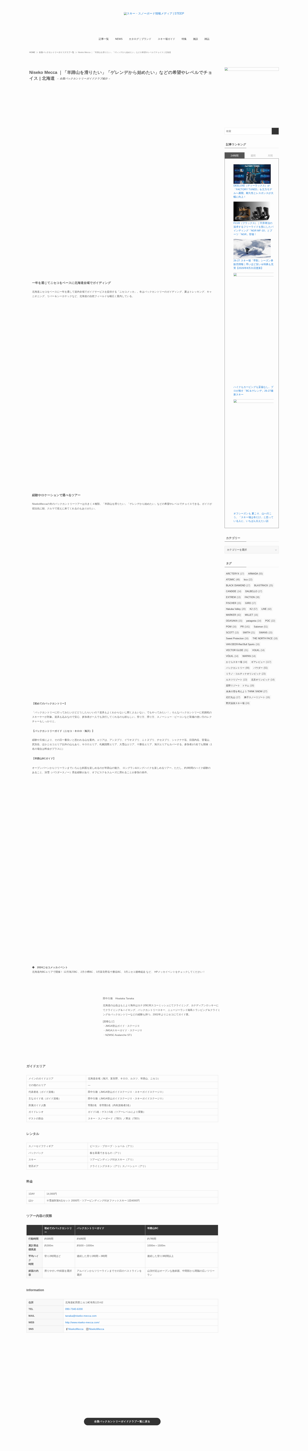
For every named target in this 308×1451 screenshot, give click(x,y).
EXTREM (233, 597)
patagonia (253, 620)
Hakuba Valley (236, 609)
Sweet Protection (237, 638)
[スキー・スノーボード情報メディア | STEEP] (154, 18)
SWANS (265, 632)
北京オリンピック (262, 679)
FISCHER (233, 603)
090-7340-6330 (74, 1309)
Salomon (261, 626)
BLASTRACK (263, 585)
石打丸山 (233, 697)
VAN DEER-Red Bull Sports (243, 644)
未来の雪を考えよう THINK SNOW (246, 691)
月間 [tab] (270, 155)
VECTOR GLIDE (237, 650)
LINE (266, 609)
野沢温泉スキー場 (237, 703)
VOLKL (258, 650)
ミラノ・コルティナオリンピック (246, 673)
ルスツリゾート (236, 679)
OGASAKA (234, 620)
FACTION (252, 597)
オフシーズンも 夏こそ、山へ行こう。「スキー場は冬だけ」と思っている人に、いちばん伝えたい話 (253, 517)
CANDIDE (233, 591)
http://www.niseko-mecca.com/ (82, 1322)
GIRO (250, 603)
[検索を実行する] (275, 131)
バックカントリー (237, 668)
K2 (253, 609)
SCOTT (232, 632)
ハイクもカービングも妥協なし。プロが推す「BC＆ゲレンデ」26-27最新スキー (253, 391)
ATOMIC (233, 579)
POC (270, 620)
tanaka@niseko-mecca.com (81, 1315)
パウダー (260, 668)
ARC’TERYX (235, 573)
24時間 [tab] (234, 155)
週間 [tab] (253, 155)
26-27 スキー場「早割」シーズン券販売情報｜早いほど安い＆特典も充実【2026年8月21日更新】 (253, 264)
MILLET (251, 615)
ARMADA (255, 573)
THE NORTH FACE (265, 638)
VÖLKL (232, 656)
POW (231, 626)
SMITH (249, 632)
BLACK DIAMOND (238, 585)
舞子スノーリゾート (257, 697)
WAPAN (249, 656)
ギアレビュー (261, 662)
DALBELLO (253, 591)
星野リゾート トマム (240, 685)
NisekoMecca (75, 1329)
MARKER (233, 615)
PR (245, 626)
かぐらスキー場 (236, 662)
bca (248, 579)
